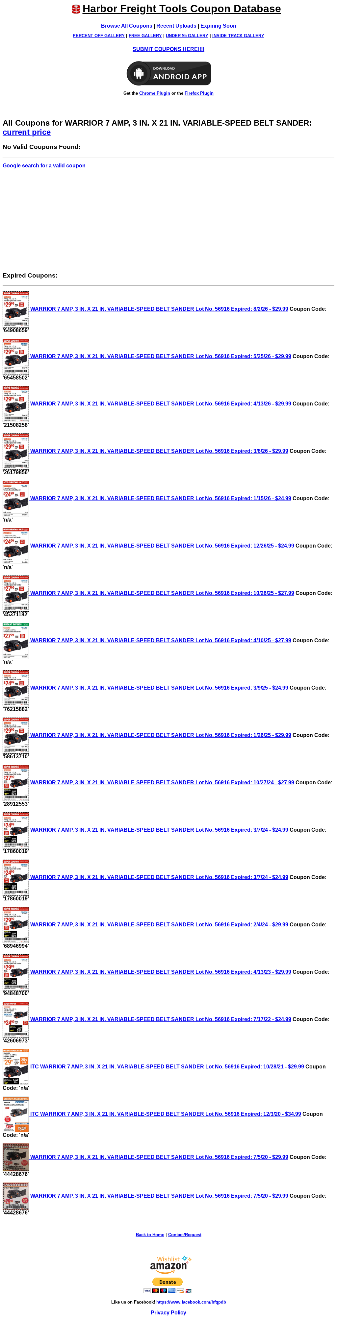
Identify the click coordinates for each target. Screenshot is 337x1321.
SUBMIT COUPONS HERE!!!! (168, 49)
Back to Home (150, 1234)
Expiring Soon (218, 26)
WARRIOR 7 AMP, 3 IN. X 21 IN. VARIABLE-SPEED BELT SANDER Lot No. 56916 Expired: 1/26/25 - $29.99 (160, 735)
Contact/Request (184, 1234)
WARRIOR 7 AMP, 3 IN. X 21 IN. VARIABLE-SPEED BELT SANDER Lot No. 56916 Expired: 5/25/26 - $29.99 (160, 356)
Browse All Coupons (126, 26)
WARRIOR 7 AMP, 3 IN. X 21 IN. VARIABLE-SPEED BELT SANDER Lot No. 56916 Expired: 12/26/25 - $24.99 (161, 546)
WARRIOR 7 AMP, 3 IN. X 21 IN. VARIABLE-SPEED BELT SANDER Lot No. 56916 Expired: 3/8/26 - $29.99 (158, 451)
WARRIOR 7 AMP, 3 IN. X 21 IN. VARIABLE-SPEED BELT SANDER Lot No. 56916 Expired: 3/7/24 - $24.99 (158, 830)
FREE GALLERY (145, 35)
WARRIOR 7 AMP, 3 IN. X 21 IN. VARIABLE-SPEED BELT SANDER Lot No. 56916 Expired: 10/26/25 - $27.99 (161, 593)
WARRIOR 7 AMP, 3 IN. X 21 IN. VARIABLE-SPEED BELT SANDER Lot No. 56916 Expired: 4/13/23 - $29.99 (160, 972)
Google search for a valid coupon (44, 165)
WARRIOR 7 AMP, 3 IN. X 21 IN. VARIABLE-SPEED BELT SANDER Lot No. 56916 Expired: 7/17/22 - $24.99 (160, 1019)
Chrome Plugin (154, 93)
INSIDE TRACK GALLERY (238, 35)
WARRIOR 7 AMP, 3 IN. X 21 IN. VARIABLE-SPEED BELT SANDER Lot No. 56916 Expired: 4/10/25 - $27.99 (160, 640)
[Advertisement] (168, 220)
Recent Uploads (176, 26)
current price (27, 132)
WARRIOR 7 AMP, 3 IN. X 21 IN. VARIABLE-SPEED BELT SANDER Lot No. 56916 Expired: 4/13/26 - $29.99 (160, 403)
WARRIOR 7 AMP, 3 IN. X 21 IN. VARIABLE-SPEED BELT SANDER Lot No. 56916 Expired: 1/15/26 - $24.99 (160, 498)
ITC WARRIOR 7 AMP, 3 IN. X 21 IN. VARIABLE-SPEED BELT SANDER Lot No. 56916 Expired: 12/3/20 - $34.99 (165, 1114)
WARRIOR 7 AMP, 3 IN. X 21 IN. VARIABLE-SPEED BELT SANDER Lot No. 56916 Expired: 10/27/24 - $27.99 (161, 782)
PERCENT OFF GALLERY (99, 35)
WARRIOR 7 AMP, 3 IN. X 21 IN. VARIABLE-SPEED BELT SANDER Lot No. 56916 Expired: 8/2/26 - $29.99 (158, 309)
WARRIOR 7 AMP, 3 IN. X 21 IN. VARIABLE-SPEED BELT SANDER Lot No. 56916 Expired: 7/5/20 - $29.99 (158, 1157)
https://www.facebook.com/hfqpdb (191, 1302)
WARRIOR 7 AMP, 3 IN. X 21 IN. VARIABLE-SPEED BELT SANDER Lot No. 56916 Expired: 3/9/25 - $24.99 (158, 688)
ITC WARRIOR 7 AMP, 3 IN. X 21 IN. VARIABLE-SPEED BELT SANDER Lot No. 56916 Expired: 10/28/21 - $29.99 (166, 1066)
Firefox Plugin (199, 93)
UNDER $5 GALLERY (187, 35)
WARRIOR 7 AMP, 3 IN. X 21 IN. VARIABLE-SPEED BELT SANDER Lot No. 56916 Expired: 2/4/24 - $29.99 (158, 924)
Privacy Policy (168, 1312)
